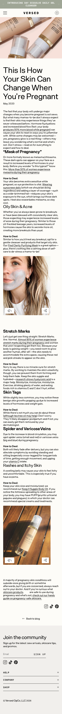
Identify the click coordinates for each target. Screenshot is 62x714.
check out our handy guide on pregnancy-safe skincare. (29, 597)
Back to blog (33, 618)
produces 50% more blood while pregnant (26, 129)
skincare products (13, 591)
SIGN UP (40, 654)
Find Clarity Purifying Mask (23, 245)
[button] (5, 13)
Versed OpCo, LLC (15, 700)
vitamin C (14, 461)
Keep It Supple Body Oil (35, 488)
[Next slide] (58, 4)
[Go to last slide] (4, 4)
